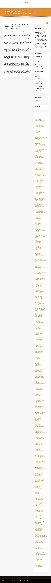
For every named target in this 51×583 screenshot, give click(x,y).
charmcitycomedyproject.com (40, 341)
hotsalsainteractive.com (39, 125)
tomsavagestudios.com (39, 259)
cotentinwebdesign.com (39, 183)
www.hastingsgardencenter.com (40, 503)
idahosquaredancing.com (39, 216)
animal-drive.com (38, 424)
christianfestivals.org (38, 367)
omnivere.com (37, 131)
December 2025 (38, 66)
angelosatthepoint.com (39, 409)
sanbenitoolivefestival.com (39, 292)
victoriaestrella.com (38, 399)
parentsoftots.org (38, 436)
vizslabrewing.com (38, 223)
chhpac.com (37, 556)
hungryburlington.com (39, 353)
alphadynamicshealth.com (39, 538)
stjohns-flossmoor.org (39, 387)
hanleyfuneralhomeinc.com (40, 235)
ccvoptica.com (25, 2)
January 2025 (37, 81)
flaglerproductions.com (39, 315)
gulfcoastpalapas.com (39, 431)
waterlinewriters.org (38, 433)
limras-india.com (38, 118)
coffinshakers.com (38, 346)
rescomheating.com (38, 561)
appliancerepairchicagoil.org (40, 145)
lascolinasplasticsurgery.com (40, 479)
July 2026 (37, 57)
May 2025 (37, 74)
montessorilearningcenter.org (40, 527)
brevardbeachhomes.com (39, 198)
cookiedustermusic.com (39, 389)
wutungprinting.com (38, 373)
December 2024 (38, 83)
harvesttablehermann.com (39, 192)
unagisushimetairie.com (39, 152)
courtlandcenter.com (38, 401)
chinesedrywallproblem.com (40, 384)
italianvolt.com (37, 220)
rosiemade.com (38, 231)
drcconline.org (37, 405)
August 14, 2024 (15, 28)
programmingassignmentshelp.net (41, 137)
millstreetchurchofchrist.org (40, 535)
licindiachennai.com (38, 121)
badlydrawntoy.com (38, 444)
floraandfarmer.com (38, 195)
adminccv (7, 28)
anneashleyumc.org (38, 467)
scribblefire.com (38, 273)
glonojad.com (37, 335)
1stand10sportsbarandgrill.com (40, 237)
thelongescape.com (38, 364)
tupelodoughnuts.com (39, 232)
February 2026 (38, 63)
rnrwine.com (37, 549)
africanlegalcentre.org (39, 329)
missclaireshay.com (38, 116)
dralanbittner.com (38, 224)
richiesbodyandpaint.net (39, 120)
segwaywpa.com (38, 430)
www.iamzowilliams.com (39, 501)
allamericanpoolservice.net (40, 256)
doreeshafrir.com (38, 340)
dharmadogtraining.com (39, 558)
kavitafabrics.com (38, 391)
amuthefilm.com (38, 324)
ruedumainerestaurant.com (40, 333)
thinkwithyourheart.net (39, 211)
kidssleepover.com (38, 138)
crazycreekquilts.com (39, 318)
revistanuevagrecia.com (39, 336)
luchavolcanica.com (38, 393)
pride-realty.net (38, 537)
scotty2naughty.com (38, 339)
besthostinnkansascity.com (40, 564)
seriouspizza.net (38, 420)
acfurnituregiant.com (39, 128)
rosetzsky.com (37, 334)
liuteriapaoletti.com (38, 382)
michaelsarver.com (38, 247)
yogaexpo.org (37, 274)
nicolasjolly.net (37, 327)
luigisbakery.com (38, 489)
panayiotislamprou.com (39, 169)
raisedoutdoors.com (38, 210)
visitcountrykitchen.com (39, 369)
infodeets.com (37, 124)
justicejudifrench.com (39, 348)
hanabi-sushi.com (38, 491)
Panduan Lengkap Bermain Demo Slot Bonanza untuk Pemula (40, 36)
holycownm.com (38, 394)
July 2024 (37, 91)
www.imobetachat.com (39, 442)
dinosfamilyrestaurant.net (39, 189)
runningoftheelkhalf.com (39, 457)
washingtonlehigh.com (39, 488)
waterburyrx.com (38, 407)
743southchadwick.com (39, 200)
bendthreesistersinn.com (39, 385)
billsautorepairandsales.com (40, 524)
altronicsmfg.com (38, 134)
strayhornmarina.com (39, 314)
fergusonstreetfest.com (39, 528)
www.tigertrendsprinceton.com (40, 454)
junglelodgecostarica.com (39, 366)
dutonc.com (37, 363)
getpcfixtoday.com (38, 155)
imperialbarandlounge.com (40, 208)
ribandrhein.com (38, 265)
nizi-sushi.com (37, 358)
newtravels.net (37, 139)
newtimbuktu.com (38, 133)
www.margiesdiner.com (39, 474)
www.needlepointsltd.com (39, 476)
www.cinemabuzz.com (39, 494)
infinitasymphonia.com (39, 328)
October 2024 (38, 86)
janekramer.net (37, 357)
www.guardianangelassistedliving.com (42, 519)
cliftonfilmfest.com (38, 207)
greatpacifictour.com (38, 397)
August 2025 (37, 73)
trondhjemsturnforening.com (40, 521)
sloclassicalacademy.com (39, 310)
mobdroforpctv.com (38, 290)
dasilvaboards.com (38, 311)
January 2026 (37, 64)
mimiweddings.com (38, 562)
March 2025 (37, 78)
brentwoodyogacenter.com (40, 483)
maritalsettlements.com (39, 375)
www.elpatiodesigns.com (39, 513)
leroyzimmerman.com (39, 546)
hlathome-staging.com (39, 249)
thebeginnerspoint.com (39, 297)
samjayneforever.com (39, 529)
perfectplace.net (38, 271)
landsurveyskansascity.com (40, 468)
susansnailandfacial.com (39, 451)
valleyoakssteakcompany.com (40, 412)
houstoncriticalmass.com (39, 303)
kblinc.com (37, 228)
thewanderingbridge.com (39, 350)
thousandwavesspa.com (39, 400)
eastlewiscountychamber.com (40, 308)
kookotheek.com (38, 168)
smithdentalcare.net (38, 565)
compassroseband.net (39, 421)
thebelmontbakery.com (39, 142)
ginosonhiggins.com (38, 372)
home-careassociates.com (39, 275)
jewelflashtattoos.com (39, 153)
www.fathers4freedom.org (39, 455)
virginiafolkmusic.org (39, 262)
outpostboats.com (38, 285)
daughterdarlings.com (39, 122)
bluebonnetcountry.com (39, 157)
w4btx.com (37, 238)
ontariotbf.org (37, 146)
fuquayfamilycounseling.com (40, 552)
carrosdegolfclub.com (39, 193)
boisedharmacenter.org (39, 279)
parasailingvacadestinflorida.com (41, 536)
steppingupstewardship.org (40, 486)
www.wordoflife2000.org (39, 214)
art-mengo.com (38, 359)
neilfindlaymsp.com (38, 402)
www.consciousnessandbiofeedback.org (42, 500)
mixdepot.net (37, 495)
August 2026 (37, 56)
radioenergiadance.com (39, 167)
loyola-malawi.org (38, 283)
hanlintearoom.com (38, 541)
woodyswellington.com (39, 511)
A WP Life (19, 580)
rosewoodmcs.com (38, 497)
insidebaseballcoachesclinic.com (40, 532)
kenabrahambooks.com (39, 322)
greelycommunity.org (39, 332)
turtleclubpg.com (38, 396)
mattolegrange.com (38, 365)
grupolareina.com (38, 181)
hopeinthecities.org (38, 287)
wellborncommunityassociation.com (41, 173)
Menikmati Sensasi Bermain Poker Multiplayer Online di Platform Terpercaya (40, 32)
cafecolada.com (38, 295)
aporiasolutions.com (38, 428)
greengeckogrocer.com (39, 248)
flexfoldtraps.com (38, 462)
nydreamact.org (38, 151)
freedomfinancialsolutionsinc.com (41, 461)
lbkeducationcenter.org (39, 268)
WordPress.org (28, 580)
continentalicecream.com (39, 317)
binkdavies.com (38, 320)
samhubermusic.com (39, 567)
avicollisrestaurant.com (39, 403)
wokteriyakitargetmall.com (40, 250)
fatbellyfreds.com (38, 512)
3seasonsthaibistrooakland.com (40, 272)
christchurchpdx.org (38, 321)
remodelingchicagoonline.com (40, 482)
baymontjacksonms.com (39, 377)
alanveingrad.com (38, 371)
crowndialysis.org (38, 254)
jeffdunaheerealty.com (39, 458)
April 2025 (37, 76)
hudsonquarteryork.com (39, 515)
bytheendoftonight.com (39, 286)
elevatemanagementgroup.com (40, 544)
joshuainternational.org (39, 450)
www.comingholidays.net (39, 298)
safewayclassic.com (38, 143)
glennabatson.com (38, 312)
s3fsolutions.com (38, 197)
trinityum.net (37, 506)
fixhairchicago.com (38, 414)
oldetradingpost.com (38, 185)
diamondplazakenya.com (39, 522)
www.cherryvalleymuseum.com (40, 182)
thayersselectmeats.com (39, 427)
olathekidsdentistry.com (39, 234)
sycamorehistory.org (38, 498)
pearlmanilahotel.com (39, 159)
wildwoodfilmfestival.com (39, 174)
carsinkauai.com (38, 534)
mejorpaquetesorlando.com (40, 236)
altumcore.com (37, 422)
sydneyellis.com (38, 253)
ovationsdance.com (38, 263)
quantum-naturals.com (39, 525)
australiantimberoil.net (39, 188)
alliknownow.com (38, 307)
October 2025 (38, 69)
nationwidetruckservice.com (40, 395)
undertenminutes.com (39, 130)
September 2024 (38, 88)
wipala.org (37, 281)
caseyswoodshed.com (39, 413)
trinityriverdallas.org (38, 269)
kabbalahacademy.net (39, 241)
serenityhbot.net (38, 449)
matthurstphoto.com (38, 530)
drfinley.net (37, 547)
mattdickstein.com (38, 443)
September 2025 (38, 71)
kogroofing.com (38, 164)
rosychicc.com (37, 284)
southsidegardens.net (39, 505)
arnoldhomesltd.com (38, 205)
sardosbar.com (37, 219)
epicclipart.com (38, 158)
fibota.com (37, 516)
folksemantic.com (38, 218)
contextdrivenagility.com (39, 344)
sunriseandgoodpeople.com (40, 383)
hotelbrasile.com (38, 176)
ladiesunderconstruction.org (40, 186)
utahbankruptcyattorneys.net (40, 212)
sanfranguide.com (38, 299)
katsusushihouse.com (39, 330)
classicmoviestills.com (39, 293)
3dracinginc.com (38, 302)
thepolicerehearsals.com (39, 305)
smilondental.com (38, 242)
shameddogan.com (38, 434)
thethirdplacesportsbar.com (40, 509)
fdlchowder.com (38, 475)
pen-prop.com (37, 452)
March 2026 (37, 61)
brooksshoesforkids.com (39, 426)
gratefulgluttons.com (39, 289)
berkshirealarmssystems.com (40, 222)
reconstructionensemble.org (40, 390)
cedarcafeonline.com (38, 127)
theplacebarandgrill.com (39, 406)
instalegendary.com (38, 148)
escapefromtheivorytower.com (40, 199)
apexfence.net (37, 568)
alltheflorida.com (38, 531)
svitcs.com (37, 419)
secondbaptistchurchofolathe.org (41, 554)
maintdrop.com (38, 161)
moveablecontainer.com (39, 180)
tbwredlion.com (38, 523)
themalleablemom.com (39, 351)
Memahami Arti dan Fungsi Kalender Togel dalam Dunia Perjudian (41, 40)
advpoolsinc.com (38, 408)
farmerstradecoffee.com (39, 438)
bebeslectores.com (38, 187)
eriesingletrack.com (38, 229)
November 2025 (38, 68)
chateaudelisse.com (38, 171)
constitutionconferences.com (40, 417)
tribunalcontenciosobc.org (39, 309)
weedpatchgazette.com (39, 226)
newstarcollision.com (39, 243)
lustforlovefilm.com (38, 326)
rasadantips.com (38, 132)
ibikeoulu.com (37, 345)
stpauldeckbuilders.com (39, 469)
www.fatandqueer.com (39, 466)
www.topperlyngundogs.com (40, 456)
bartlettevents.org (38, 179)
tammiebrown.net (38, 362)
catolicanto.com (38, 267)
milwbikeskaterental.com (39, 376)
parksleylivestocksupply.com (40, 278)
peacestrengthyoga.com (39, 460)
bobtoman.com (38, 162)
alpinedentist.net (38, 165)
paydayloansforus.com (39, 140)
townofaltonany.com (38, 378)
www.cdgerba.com (38, 517)
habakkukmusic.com (38, 446)
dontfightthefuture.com (39, 204)
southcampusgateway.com (39, 170)
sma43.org (37, 481)
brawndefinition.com (38, 316)
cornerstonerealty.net (39, 499)
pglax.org (37, 379)
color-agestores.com (38, 280)
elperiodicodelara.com (39, 119)
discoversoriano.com (38, 296)
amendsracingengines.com (40, 463)
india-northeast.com (38, 201)
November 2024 (38, 85)
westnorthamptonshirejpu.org (40, 175)
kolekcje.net (37, 266)
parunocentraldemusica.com (40, 518)
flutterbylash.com (38, 540)
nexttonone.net (38, 448)
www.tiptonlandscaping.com (40, 485)
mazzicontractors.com (39, 507)
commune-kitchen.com (39, 323)
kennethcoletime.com (39, 352)
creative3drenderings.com (39, 437)
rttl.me (36, 560)
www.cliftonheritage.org (39, 480)
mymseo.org (37, 555)
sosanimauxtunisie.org (39, 163)
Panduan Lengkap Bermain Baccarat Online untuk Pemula (41, 44)
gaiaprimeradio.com (38, 360)
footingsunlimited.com (39, 470)
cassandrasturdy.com (39, 291)
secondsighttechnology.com (40, 246)
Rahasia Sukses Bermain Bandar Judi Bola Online (41, 47)
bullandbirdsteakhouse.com (40, 477)
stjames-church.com (38, 338)
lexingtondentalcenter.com (39, 252)
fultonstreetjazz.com (38, 177)
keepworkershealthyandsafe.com (41, 149)
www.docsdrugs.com (39, 473)
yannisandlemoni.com (39, 225)
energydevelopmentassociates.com (41, 194)
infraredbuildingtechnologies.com (41, 191)
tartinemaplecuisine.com (39, 356)
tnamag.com (37, 425)
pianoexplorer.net (38, 504)
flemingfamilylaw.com (39, 548)
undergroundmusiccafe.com (40, 566)
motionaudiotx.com (38, 559)
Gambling (5, 22)
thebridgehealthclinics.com (40, 432)
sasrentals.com (37, 244)
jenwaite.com (37, 543)
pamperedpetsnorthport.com (40, 230)
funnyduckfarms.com (39, 542)
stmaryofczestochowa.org (39, 347)
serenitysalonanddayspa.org (40, 126)
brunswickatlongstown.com (40, 354)
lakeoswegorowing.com (39, 550)
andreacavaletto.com (38, 277)
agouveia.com (37, 553)
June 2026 (37, 59)
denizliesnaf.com (38, 415)
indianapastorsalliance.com (40, 411)
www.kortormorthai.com (39, 464)
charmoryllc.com (38, 301)
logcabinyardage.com (39, 439)
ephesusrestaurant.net (39, 510)
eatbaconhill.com (38, 136)
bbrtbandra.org (38, 156)
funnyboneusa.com (38, 388)
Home (15, 13)
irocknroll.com (37, 213)
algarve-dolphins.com (39, 370)
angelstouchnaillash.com (39, 240)
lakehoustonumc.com (39, 445)
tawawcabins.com (38, 217)
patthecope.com (38, 418)
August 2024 (37, 90)
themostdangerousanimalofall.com (41, 304)
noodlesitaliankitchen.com (39, 150)
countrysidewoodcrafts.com (40, 144)
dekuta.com (37, 493)
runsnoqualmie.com (38, 472)
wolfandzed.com (38, 492)
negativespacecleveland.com (40, 381)
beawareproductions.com (39, 342)
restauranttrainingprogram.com (40, 255)
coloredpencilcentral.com (39, 206)
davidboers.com (38, 440)
